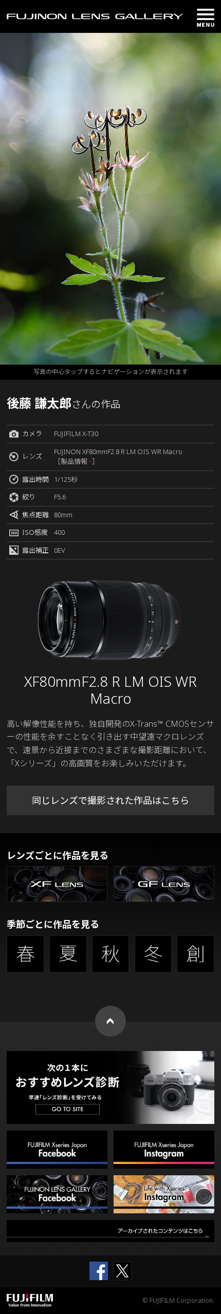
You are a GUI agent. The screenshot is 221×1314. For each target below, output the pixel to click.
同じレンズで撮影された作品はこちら (110, 800)
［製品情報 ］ (76, 461)
